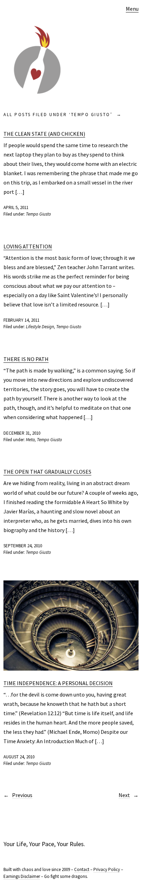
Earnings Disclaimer (21, 876)
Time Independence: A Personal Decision (58, 683)
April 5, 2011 (15, 207)
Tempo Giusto (38, 214)
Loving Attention (27, 246)
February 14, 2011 (21, 320)
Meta (30, 440)
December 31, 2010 (21, 433)
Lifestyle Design (40, 327)
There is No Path (26, 359)
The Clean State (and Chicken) (44, 133)
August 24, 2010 (18, 757)
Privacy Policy (106, 869)
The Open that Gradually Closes (47, 471)
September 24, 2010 (22, 546)
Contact (81, 869)
